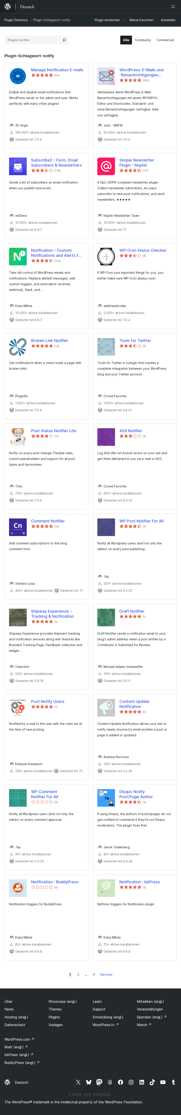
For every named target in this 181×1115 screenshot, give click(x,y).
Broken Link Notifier (49, 340)
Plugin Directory (16, 20)
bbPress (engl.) (19, 1055)
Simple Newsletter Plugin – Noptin (136, 162)
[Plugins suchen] (64, 40)
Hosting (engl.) (16, 1017)
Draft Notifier (131, 611)
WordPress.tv (106, 1025)
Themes (55, 1009)
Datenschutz (14, 1025)
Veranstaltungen (150, 1009)
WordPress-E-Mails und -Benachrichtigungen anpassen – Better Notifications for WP (141, 73)
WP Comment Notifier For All (44, 794)
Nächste (106, 974)
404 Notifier (130, 430)
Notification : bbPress (139, 882)
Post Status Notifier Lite (53, 430)
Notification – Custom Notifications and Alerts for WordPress (56, 253)
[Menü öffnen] (174, 6)
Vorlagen (56, 1025)
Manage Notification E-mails (57, 70)
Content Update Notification (134, 704)
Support (99, 1009)
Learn (97, 1001)
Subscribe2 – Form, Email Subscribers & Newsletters (56, 162)
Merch (144, 1025)
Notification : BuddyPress (55, 882)
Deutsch (21, 1082)
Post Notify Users (47, 701)
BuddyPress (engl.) (22, 1062)
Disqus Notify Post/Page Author (136, 794)
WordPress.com (19, 1039)
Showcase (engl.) (63, 1001)
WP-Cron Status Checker (143, 250)
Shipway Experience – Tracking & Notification (52, 614)
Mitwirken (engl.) (150, 1001)
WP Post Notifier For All (141, 521)
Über (8, 1001)
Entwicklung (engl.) (108, 1017)
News (9, 1009)
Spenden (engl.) (152, 1017)
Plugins (54, 1017)
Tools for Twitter (135, 340)
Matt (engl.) (16, 1047)
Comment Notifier (48, 521)
